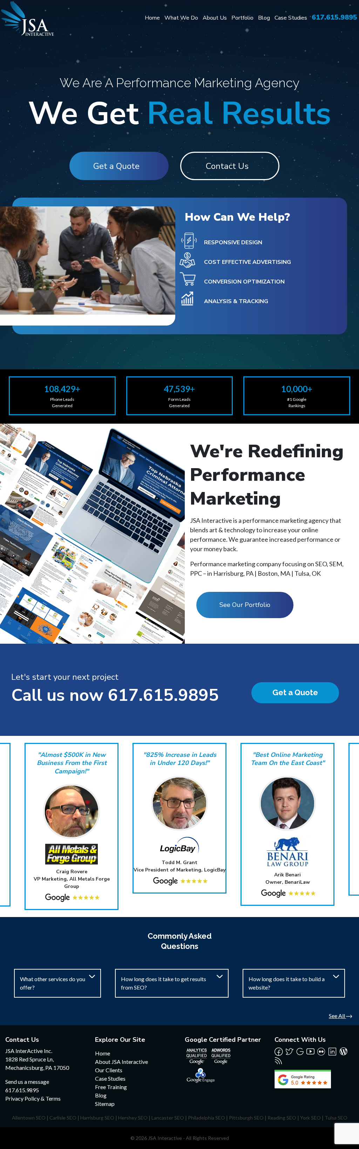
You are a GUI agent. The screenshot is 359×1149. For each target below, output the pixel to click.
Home (152, 18)
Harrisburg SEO (97, 1118)
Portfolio (242, 18)
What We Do (181, 18)
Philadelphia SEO (206, 1118)
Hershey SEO (133, 1118)
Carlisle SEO (62, 1118)
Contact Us (227, 166)
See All (337, 1015)
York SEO (310, 1118)
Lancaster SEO (167, 1118)
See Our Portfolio (244, 605)
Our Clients (108, 1070)
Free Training (111, 1086)
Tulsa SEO (336, 1118)
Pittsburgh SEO (246, 1118)
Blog (264, 18)
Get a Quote (116, 166)
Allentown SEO (29, 1118)
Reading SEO (281, 1118)
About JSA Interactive (121, 1061)
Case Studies (291, 18)
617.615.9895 (334, 17)
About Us (215, 18)
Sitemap (105, 1103)
